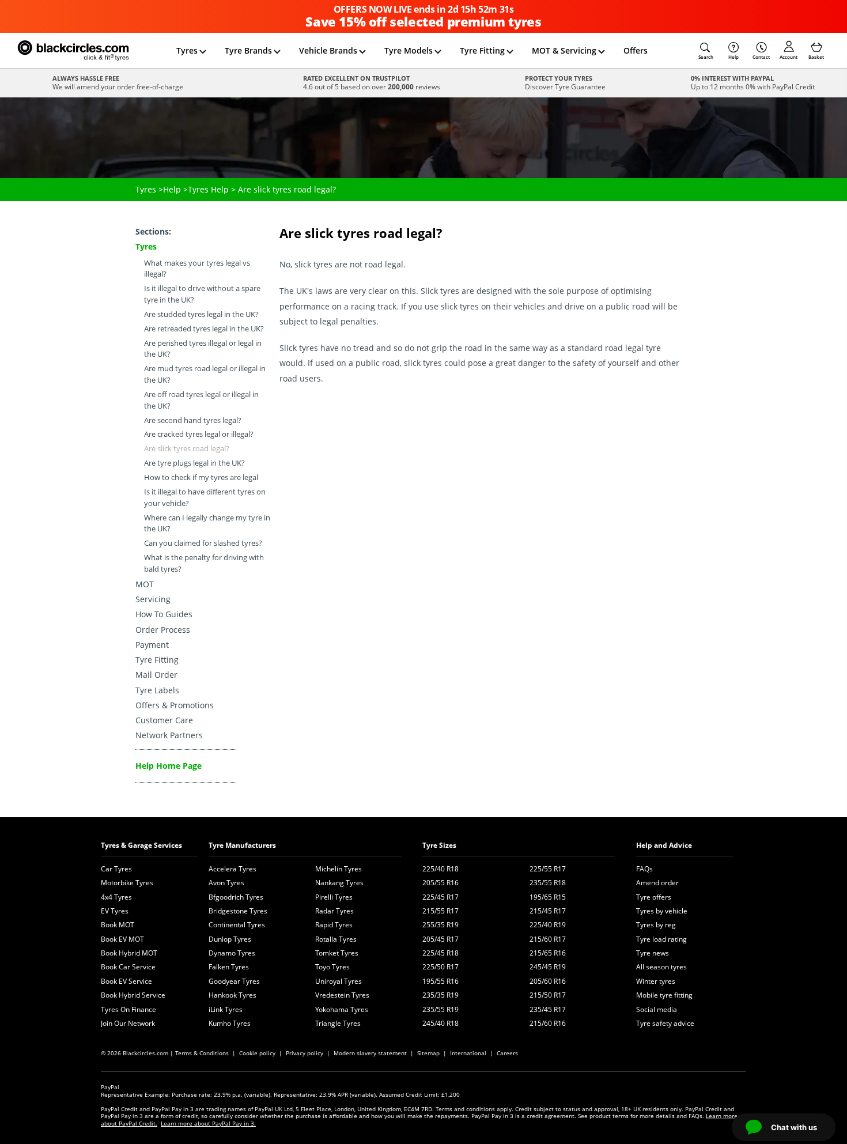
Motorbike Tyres (127, 883)
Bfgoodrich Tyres (236, 897)
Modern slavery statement (370, 1053)
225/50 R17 (440, 967)
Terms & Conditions (202, 1053)
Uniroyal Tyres (338, 981)
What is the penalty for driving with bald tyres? (204, 563)
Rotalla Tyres (336, 939)
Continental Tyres (237, 925)
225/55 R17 (548, 869)
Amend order (657, 883)
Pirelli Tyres (334, 897)
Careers (507, 1053)
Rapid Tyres (334, 925)
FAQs (644, 869)
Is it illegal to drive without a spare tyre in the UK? (202, 294)
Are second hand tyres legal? (192, 420)
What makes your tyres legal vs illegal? (197, 269)
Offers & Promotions (174, 705)
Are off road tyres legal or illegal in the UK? (201, 400)
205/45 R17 (440, 939)
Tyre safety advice (665, 1023)
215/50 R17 (548, 995)
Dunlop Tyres (230, 939)
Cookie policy (257, 1053)
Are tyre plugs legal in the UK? (194, 463)
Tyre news (652, 953)
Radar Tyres (334, 911)
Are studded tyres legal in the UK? (201, 314)
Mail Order (156, 674)
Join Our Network (128, 1023)
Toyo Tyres (332, 967)
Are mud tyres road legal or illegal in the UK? (205, 374)
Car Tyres (116, 869)
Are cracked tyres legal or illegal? (199, 434)
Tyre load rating (661, 939)
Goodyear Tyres (234, 981)
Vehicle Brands (328, 50)
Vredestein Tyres (342, 995)
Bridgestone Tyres (238, 911)
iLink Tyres (226, 1009)
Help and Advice (664, 845)
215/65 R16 (548, 953)
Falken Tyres (229, 967)
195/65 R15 (548, 897)
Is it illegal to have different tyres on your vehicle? (205, 497)
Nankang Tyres (339, 883)
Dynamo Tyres (232, 953)
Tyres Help (208, 189)
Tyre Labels (157, 690)
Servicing (153, 599)
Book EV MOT (122, 939)
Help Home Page (168, 765)
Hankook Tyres (232, 995)
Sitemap (428, 1053)
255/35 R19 (440, 925)
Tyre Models (408, 50)
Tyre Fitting (482, 50)
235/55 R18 (548, 883)
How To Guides (163, 614)
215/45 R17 (548, 911)
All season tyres (661, 967)
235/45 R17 (548, 1009)
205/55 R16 (440, 883)
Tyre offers (653, 897)
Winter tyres (655, 981)
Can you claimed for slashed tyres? (203, 543)
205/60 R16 (548, 981)
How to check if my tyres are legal (201, 477)
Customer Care (164, 720)
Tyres (187, 50)
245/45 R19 (548, 967)
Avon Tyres (226, 883)
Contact (761, 57)
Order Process (162, 629)
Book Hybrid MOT (129, 953)
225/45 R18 (440, 953)
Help (733, 57)
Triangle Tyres (338, 1023)
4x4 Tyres (116, 897)
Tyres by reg (656, 925)
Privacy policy (304, 1053)
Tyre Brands (248, 50)
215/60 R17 (548, 939)
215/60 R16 (548, 1023)
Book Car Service (128, 967)
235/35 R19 (440, 995)
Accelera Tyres (232, 869)
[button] (706, 50)
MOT (144, 584)
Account (788, 57)
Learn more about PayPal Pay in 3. (208, 1123)
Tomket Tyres (336, 953)
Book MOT (117, 925)
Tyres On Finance (128, 1009)
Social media (656, 1009)
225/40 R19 (548, 925)
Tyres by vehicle (661, 911)
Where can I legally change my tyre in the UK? (207, 523)
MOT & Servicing (564, 50)
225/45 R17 (440, 897)
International (468, 1053)
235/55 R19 (440, 1009)
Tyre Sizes (439, 845)
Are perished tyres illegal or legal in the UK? (203, 349)
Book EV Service (126, 981)
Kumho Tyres (230, 1023)
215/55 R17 (440, 911)
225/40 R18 (440, 869)
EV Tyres (114, 911)
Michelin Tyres (338, 869)
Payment (152, 644)
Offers (635, 50)
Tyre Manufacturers (242, 845)
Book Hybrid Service (133, 995)
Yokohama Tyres (341, 1009)
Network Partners (169, 735)
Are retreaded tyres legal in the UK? (204, 329)
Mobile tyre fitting (664, 995)
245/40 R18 (440, 1023)
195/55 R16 (440, 981)
